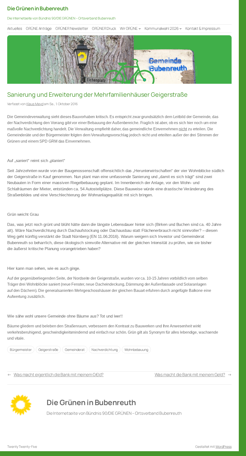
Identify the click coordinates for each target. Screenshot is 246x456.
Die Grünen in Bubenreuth (37, 8)
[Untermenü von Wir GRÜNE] (140, 28)
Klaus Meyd (34, 104)
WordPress (223, 446)
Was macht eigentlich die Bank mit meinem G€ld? (59, 374)
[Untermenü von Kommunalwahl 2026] (180, 28)
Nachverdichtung (105, 349)
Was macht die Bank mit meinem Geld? (190, 374)
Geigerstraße (48, 349)
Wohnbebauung (136, 349)
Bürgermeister (21, 349)
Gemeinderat (75, 349)
